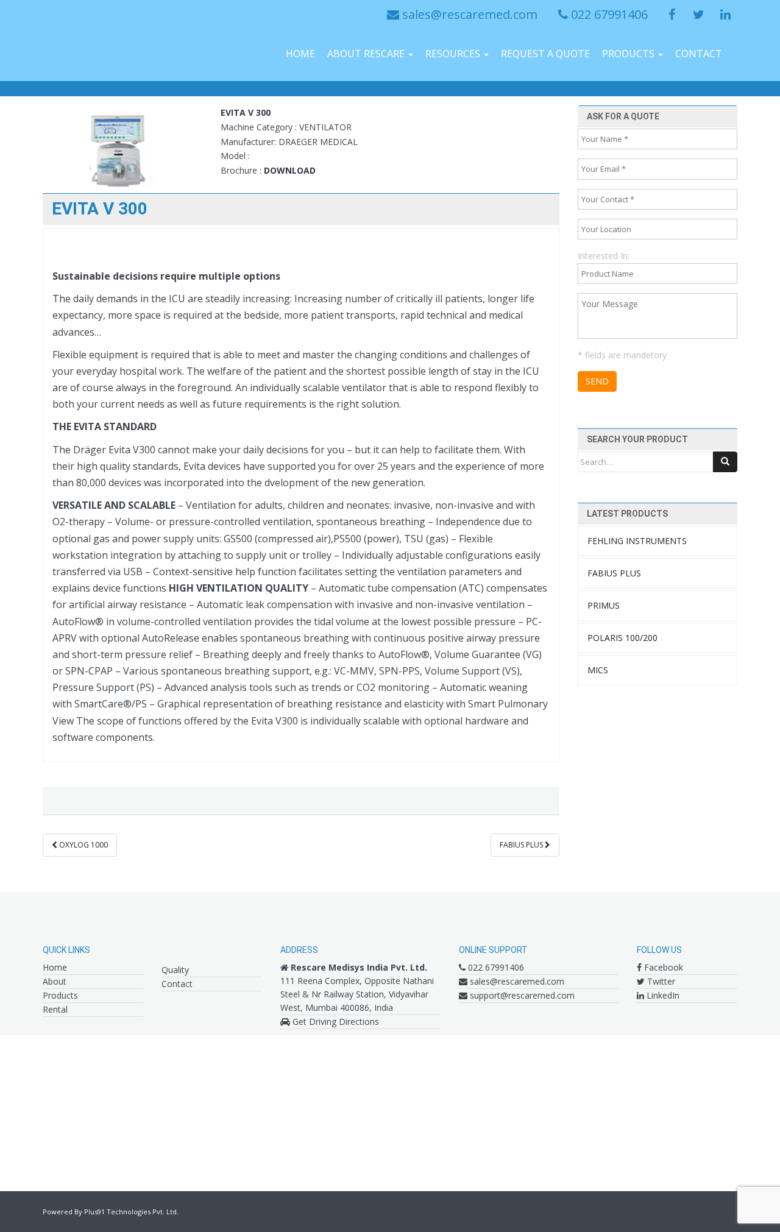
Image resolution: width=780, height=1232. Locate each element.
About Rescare (367, 53)
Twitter (660, 981)
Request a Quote (545, 53)
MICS (597, 670)
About (54, 981)
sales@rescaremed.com (468, 14)
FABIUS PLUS (522, 845)
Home (300, 53)
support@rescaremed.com (521, 995)
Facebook (662, 967)
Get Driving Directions (334, 1021)
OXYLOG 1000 (82, 845)
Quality (175, 969)
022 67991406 (608, 14)
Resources (454, 53)
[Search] (725, 461)
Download (290, 170)
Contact (698, 53)
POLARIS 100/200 (622, 637)
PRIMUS (603, 605)
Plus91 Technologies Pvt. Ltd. (131, 1211)
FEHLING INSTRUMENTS (637, 541)
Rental (55, 1009)
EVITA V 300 (246, 112)
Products (629, 53)
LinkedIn (661, 995)
